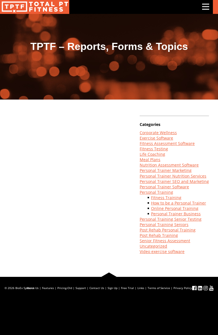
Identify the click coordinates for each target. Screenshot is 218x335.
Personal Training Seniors (164, 224)
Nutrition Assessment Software (169, 165)
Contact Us (96, 288)
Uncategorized (153, 246)
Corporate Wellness (158, 132)
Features (48, 288)
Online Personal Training (174, 208)
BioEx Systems (25, 288)
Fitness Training (166, 197)
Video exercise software (162, 251)
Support (81, 288)
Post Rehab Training (159, 235)
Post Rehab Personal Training (168, 230)
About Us (32, 288)
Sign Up (113, 288)
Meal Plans (150, 159)
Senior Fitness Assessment (165, 240)
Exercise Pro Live (34, 7)
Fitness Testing (154, 148)
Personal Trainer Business (176, 213)
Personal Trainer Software (164, 186)
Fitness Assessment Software (167, 143)
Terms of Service (159, 288)
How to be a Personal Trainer (178, 203)
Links (140, 288)
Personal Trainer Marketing (166, 170)
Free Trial (127, 288)
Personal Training (156, 192)
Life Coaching (152, 154)
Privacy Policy (182, 288)
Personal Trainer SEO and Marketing (174, 181)
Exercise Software (156, 138)
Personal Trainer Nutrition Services (173, 176)
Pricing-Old (64, 288)
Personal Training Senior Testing (171, 219)
